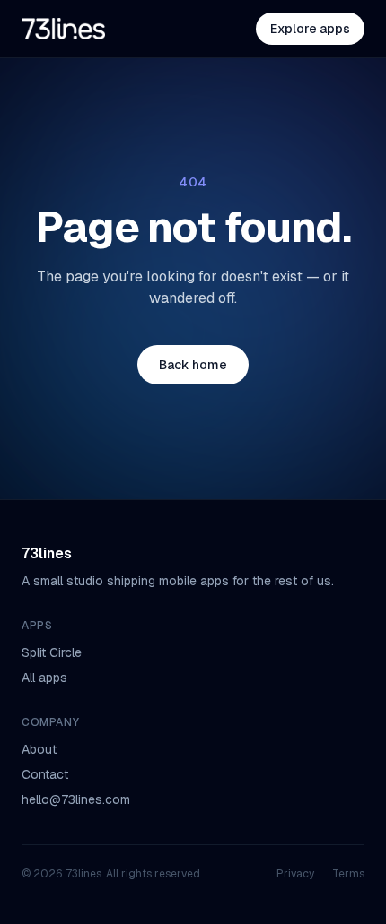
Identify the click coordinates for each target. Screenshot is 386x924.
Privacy (295, 874)
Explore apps (310, 29)
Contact (45, 774)
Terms (348, 874)
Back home (193, 365)
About (39, 749)
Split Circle (52, 652)
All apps (44, 677)
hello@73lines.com (76, 799)
